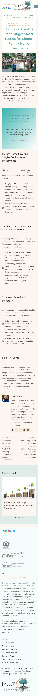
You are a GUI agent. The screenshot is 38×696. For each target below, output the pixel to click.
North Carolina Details (11, 663)
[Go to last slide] (5, 496)
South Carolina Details (11, 659)
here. (34, 101)
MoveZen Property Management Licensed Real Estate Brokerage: (17, 671)
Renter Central (8, 646)
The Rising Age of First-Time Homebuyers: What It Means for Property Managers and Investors (28, 447)
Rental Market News (24, 25)
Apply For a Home (9, 649)
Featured (11, 23)
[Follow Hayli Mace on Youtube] (24, 430)
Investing (19, 23)
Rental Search (8, 643)
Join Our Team (8, 656)
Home (6, 15)
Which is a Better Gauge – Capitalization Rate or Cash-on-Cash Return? (18, 505)
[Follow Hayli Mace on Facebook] (12, 430)
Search (5, 573)
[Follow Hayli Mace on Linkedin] (28, 430)
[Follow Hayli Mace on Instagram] (20, 430)
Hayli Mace (16, 396)
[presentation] (19, 488)
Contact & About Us (10, 653)
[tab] (15, 517)
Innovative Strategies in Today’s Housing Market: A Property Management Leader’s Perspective (9, 449)
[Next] (33, 496)
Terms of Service (19, 674)
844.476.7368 (6, 4)
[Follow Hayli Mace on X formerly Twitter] (16, 430)
